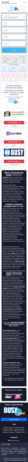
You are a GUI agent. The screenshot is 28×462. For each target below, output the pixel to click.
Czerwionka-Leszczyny (14, 64)
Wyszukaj (14, 50)
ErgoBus (14, 145)
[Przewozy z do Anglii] (14, 113)
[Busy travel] (14, 411)
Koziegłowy (14, 61)
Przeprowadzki (21, 453)
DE (25, 75)
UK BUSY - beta (14, 164)
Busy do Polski (5, 451)
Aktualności (15, 448)
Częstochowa (22, 56)
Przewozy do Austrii (19, 427)
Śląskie (4, 71)
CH (4, 79)
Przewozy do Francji (20, 432)
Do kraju (6, 35)
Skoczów (5, 56)
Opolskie (23, 68)
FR (17, 79)
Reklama (23, 448)
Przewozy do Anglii (8, 427)
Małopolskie (14, 68)
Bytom (23, 61)
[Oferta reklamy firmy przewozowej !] (14, 396)
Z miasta (6, 29)
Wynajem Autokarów (8, 453)
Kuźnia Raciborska (6, 59)
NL (14, 75)
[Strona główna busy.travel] (14, 8)
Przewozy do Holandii (19, 429)
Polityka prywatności (20, 449)
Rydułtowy (5, 61)
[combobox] (14, 16)
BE (8, 75)
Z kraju (5, 22)
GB (3, 75)
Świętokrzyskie (12, 71)
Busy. (9, 2)
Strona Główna (5, 448)
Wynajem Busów (22, 451)
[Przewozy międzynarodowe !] (13, 101)
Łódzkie (4, 68)
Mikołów (24, 59)
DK (19, 75)
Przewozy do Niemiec (18, 430)
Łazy (13, 56)
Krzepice (16, 59)
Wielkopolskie (22, 71)
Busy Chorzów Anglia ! (14, 390)
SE (24, 79)
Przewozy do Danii (8, 430)
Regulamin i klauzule (7, 449)
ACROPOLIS (4, 454)
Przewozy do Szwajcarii (8, 432)
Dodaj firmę (14, 419)
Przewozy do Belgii (8, 429)
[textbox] (13, 23)
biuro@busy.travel (14, 440)
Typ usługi (6, 15)
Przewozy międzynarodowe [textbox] (11, 17)
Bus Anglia (14, 126)
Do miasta (6, 42)
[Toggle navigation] (24, 2)
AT (11, 79)
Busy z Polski (13, 451)
